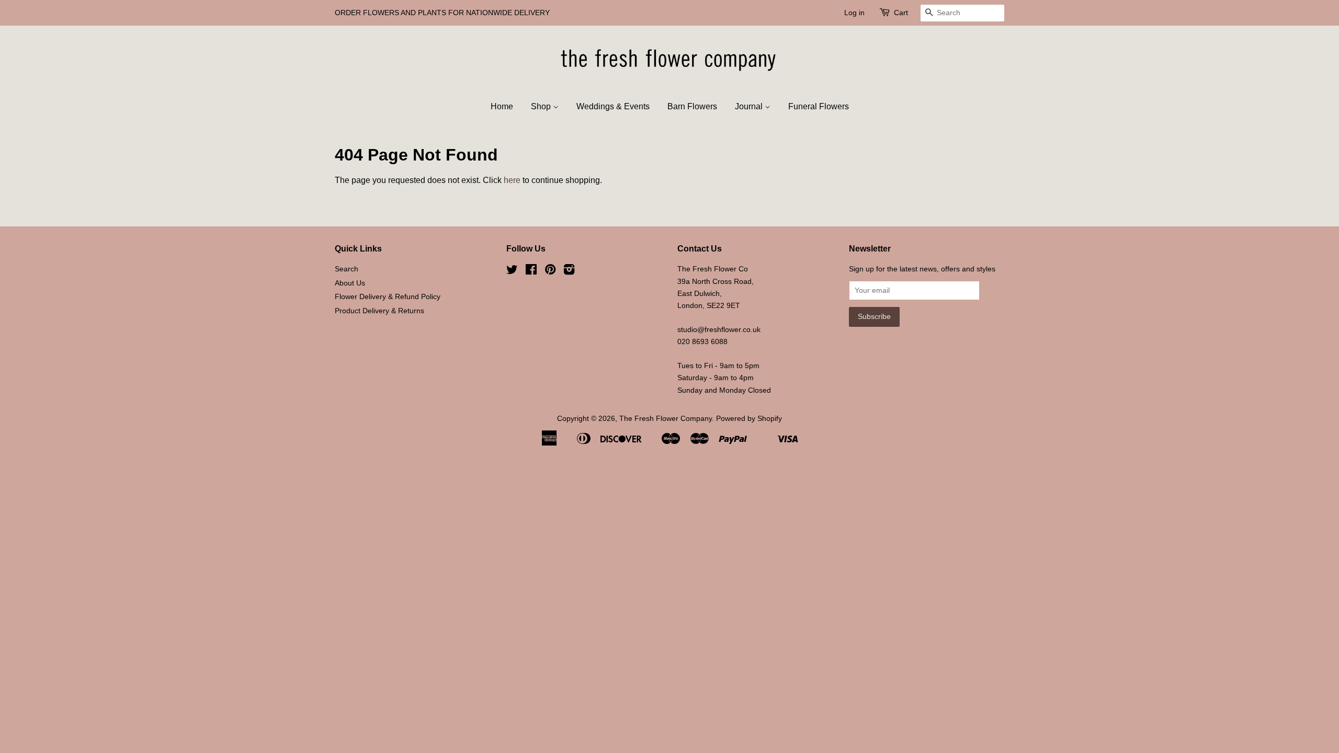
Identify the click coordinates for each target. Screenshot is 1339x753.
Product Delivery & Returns (379, 311)
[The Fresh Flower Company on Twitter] (512, 272)
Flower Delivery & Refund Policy (387, 297)
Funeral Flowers (818, 106)
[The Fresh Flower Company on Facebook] (531, 272)
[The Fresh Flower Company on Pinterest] (550, 272)
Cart (901, 12)
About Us (350, 283)
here (512, 180)
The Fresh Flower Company (665, 419)
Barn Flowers (692, 106)
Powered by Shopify (749, 419)
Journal (750, 106)
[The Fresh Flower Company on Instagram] (569, 272)
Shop (542, 106)
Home (502, 106)
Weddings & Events (613, 106)
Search (346, 269)
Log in (854, 12)
